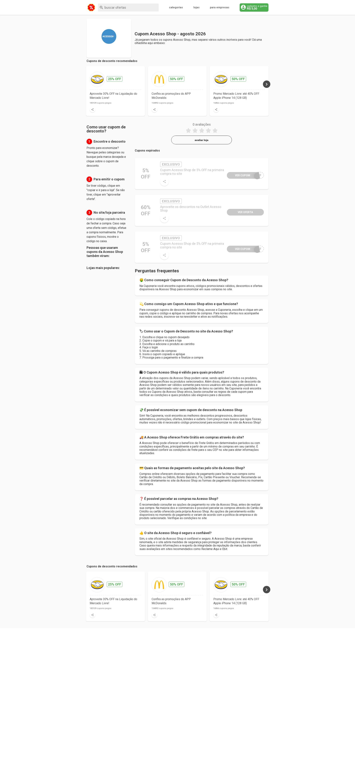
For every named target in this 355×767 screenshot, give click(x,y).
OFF (248, 175)
